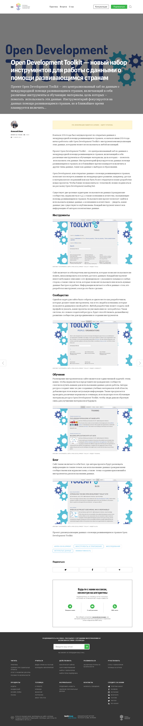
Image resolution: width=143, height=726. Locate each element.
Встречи (63, 7)
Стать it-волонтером (115, 665)
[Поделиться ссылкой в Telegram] (119, 569)
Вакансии (38, 692)
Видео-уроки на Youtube (44, 665)
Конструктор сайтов (66, 665)
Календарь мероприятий (44, 667)
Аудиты (13, 686)
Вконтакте (115, 695)
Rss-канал (115, 703)
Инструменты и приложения (89, 546)
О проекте (38, 686)
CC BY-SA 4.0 (27, 720)
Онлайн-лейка (16, 692)
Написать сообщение (91, 686)
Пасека (13, 695)
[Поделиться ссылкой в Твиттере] (66, 569)
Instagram (115, 692)
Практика (54, 7)
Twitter (113, 700)
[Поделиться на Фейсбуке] (92, 569)
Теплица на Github (115, 667)
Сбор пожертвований (67, 667)
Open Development (63, 546)
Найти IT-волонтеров (67, 670)
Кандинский (15, 689)
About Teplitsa (40, 698)
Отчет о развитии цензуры (20, 672)
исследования (113, 546)
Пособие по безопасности (20, 675)
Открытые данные (63, 551)
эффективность (84, 551)
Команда (38, 689)
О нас (71, 7)
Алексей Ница (17, 131)
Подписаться (119, 7)
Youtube (114, 698)
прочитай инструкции (99, 617)
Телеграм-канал (117, 686)
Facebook (114, 689)
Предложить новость (67, 686)
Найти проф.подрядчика (68, 673)
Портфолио (39, 695)
